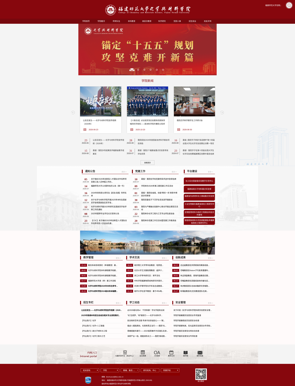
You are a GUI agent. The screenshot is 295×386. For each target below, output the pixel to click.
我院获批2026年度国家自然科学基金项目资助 (154, 141)
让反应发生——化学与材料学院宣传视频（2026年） (108, 141)
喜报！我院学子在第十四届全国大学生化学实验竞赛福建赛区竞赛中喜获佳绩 (198, 152)
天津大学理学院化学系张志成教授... (148, 286)
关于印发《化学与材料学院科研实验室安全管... (192, 310)
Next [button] (222, 112)
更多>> (124, 172)
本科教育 (131, 21)
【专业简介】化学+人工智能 (92, 326)
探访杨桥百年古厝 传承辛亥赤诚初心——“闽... (146, 321)
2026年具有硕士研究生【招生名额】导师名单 (109, 194)
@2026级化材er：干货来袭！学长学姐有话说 (145, 310)
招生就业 (192, 21)
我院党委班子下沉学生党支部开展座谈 (157, 200)
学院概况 (101, 21)
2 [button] (138, 69)
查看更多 (147, 163)
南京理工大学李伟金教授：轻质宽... (148, 265)
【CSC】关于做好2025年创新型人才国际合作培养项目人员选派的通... (109, 222)
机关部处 (86, 370)
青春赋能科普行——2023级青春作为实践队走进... (147, 331)
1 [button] (131, 69)
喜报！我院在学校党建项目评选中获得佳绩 (158, 179)
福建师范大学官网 (272, 5)
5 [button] (156, 69)
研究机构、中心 (149, 370)
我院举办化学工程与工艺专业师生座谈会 (157, 214)
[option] (147, 52)
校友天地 (207, 21)
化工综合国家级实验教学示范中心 (199, 181)
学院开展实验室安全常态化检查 (186, 331)
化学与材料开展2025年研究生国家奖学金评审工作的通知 (109, 208)
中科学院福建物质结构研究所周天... (148, 281)
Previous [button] (73, 112)
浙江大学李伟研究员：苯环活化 (147, 276)
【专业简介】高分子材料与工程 (94, 331)
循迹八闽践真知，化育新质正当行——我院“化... (146, 326)
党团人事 (177, 21)
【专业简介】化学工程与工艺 (93, 336)
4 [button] (150, 69)
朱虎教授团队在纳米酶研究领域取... (194, 286)
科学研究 (162, 21)
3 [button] (144, 69)
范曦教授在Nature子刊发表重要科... (194, 270)
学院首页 (86, 21)
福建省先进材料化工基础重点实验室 (199, 196)
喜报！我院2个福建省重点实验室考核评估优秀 (153, 152)
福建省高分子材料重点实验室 (199, 189)
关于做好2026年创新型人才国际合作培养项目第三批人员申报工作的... (109, 180)
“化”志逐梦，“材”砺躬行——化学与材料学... (144, 315)
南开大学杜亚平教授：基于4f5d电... (148, 291)
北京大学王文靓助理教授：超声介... (148, 270)
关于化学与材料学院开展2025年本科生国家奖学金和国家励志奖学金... (109, 201)
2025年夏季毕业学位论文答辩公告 (105, 214)
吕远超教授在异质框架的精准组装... (194, 265)
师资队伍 (116, 21)
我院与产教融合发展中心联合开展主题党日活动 (159, 208)
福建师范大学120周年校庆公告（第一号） (108, 186)
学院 (105, 370)
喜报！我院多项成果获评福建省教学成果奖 (108, 152)
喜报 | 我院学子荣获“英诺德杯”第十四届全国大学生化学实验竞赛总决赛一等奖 (199, 141)
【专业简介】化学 (88, 321)
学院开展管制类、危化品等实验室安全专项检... (192, 326)
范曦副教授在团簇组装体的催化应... (194, 281)
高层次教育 (146, 21)
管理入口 (134, 384)
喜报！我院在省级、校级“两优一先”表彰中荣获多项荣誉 (159, 194)
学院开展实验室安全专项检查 (185, 336)
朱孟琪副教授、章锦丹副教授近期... (194, 276)
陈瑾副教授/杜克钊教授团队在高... (194, 291)
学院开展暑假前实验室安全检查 (186, 321)
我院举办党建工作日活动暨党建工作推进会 (158, 220)
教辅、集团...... (129, 370)
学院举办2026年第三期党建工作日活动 (157, 186)
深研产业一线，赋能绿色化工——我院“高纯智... (146, 336)
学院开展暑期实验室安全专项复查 (187, 315)
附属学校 (167, 370)
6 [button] (163, 69)
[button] (289, 5)
